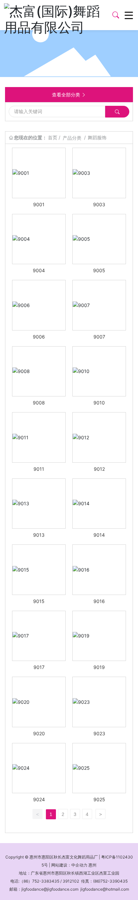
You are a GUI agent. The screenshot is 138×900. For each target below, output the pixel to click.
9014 (99, 535)
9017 (39, 667)
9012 (99, 469)
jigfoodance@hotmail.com (104, 889)
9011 (38, 469)
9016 (99, 601)
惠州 (92, 865)
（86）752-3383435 (39, 881)
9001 (39, 204)
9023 (99, 733)
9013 (39, 535)
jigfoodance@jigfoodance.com (49, 889)
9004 (39, 270)
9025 (99, 799)
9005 (99, 270)
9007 (99, 337)
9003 (99, 204)
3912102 (71, 881)
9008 (39, 402)
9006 (39, 337)
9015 (39, 601)
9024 (39, 799)
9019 (99, 667)
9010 (99, 402)
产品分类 (72, 138)
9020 (39, 733)
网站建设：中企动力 (69, 865)
